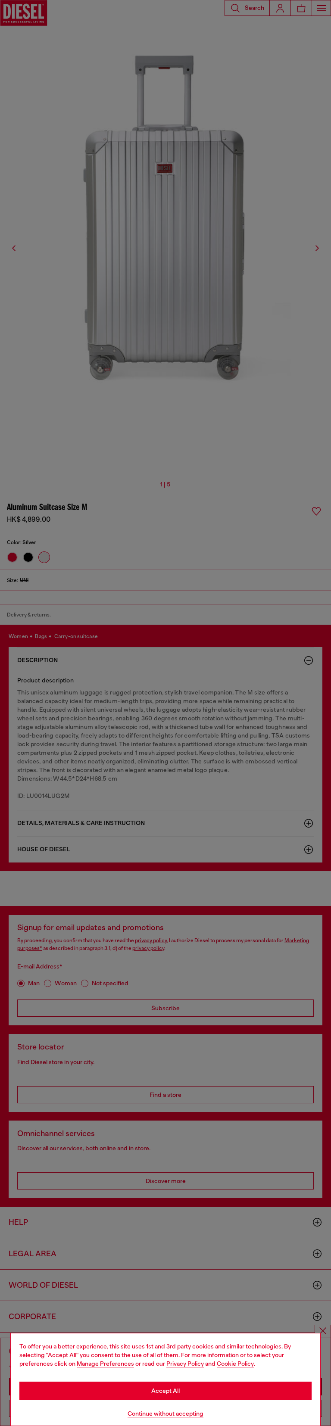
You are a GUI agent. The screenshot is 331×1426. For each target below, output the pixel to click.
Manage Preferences (105, 1363)
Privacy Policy (185, 1363)
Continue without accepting (165, 1413)
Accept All (165, 1390)
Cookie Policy (235, 1363)
